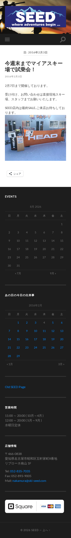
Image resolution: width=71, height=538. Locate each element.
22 (18, 347)
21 (9, 347)
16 (26, 339)
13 (61, 330)
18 (44, 339)
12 (52, 330)
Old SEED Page (15, 387)
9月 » (53, 273)
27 (61, 347)
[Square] (34, 512)
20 (61, 339)
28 (9, 356)
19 (52, 339)
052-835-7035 (20, 471)
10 (35, 330)
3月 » (61, 364)
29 (18, 356)
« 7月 (18, 273)
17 (35, 339)
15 (18, 339)
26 (52, 347)
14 (9, 339)
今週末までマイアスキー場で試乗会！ (34, 66)
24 (35, 347)
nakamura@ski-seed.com (29, 480)
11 (44, 330)
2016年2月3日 (13, 76)
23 (26, 347)
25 (44, 347)
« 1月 (10, 364)
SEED (35, 530)
